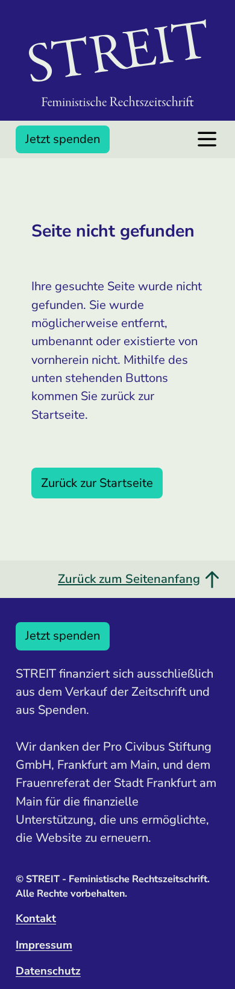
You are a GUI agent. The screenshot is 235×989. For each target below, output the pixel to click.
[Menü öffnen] (207, 139)
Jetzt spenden (62, 139)
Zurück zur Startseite (97, 483)
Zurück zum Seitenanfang (129, 579)
